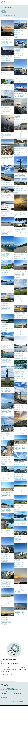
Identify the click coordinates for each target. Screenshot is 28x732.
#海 (4, 11)
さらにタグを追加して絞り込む (10, 15)
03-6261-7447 (7, 693)
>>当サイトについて (7, 674)
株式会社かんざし (11, 688)
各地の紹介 (4, 697)
